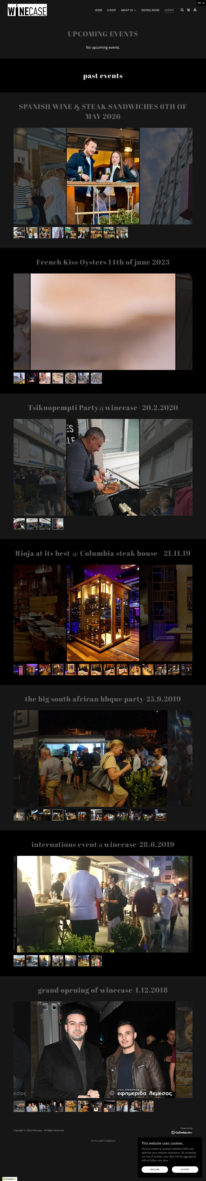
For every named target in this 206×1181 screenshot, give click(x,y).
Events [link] (169, 10)
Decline (154, 1169)
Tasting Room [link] (150, 10)
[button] (128, 10)
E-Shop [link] (111, 10)
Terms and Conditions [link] (103, 1140)
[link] (27, 9)
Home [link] (98, 10)
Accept (185, 1169)
